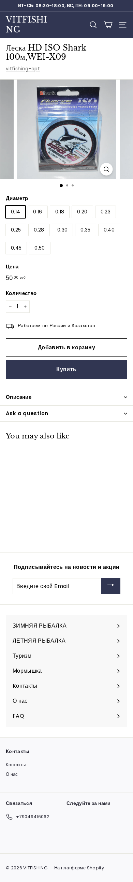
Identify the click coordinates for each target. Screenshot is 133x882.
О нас (12, 774)
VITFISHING (26, 24)
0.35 (85, 229)
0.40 (109, 229)
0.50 (39, 247)
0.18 (59, 211)
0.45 (16, 247)
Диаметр (17, 198)
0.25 (16, 229)
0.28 (39, 229)
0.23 (105, 211)
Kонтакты (16, 764)
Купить (66, 369)
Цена (12, 266)
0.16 (37, 211)
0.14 (15, 211)
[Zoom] (106, 169)
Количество (21, 293)
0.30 (62, 229)
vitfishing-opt (23, 68)
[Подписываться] (110, 586)
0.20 (82, 211)
